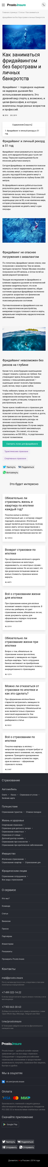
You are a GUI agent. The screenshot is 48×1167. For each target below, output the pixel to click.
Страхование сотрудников (14, 876)
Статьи (21, 12)
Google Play (12, 1124)
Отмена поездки (33, 812)
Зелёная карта (8, 798)
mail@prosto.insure (12, 977)
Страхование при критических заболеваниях (22, 845)
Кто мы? (6, 898)
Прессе (5, 929)
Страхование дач (33, 862)
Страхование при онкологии (15, 842)
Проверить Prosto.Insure (13, 959)
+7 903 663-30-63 (11, 1006)
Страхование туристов (12, 812)
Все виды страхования (12, 880)
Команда (6, 906)
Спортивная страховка (12, 825)
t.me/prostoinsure (11, 1021)
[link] (9, 467)
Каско (13, 795)
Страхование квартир (12, 862)
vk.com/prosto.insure (15, 1081)
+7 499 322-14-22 (11, 992)
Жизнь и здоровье (13, 820)
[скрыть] (28, 125)
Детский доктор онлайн (13, 838)
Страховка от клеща (11, 835)
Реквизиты (7, 951)
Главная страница (9, 12)
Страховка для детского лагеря (16, 828)
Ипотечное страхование (13, 859)
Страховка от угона (28, 795)
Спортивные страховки (15, 458)
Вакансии (6, 921)
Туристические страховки (16, 451)
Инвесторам (7, 944)
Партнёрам (7, 936)
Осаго (4, 795)
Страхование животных (13, 831)
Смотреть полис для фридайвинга (22, 444)
